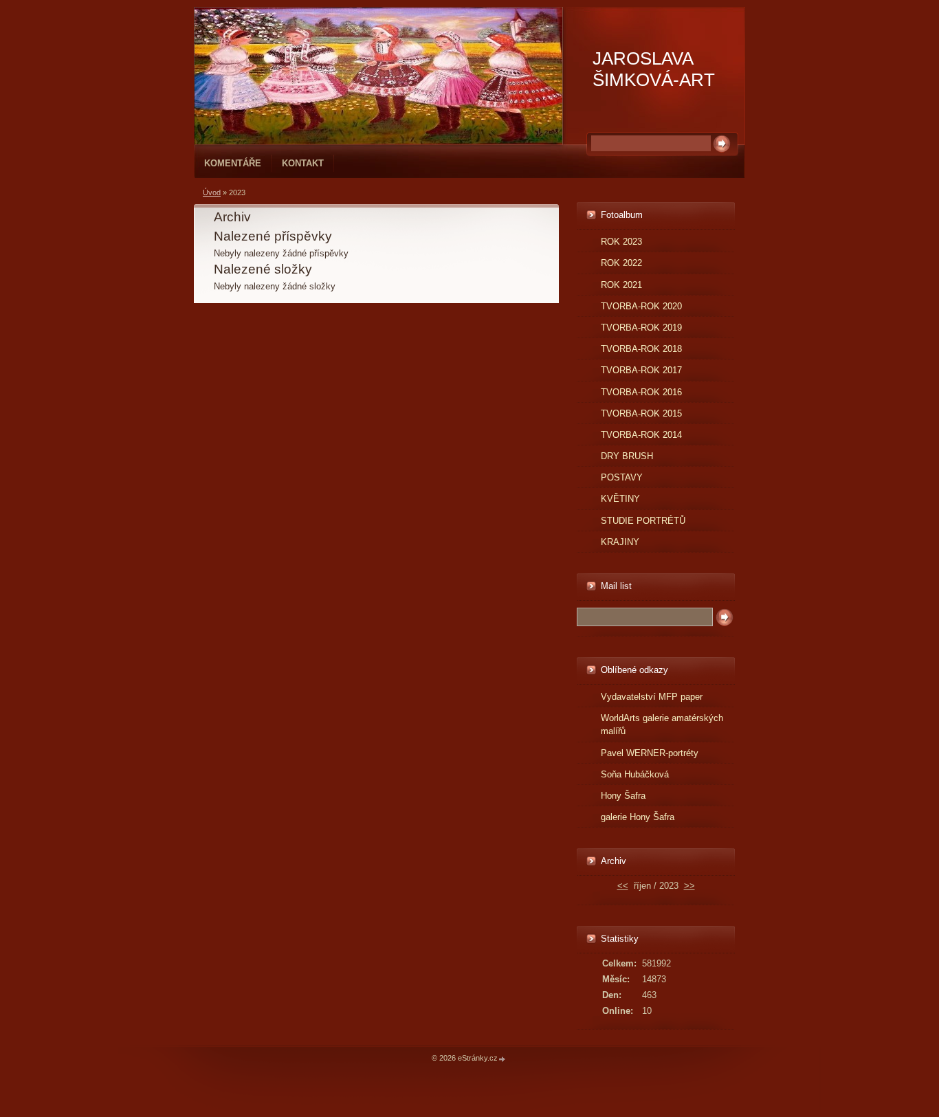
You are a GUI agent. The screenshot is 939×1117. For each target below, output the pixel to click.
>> (689, 886)
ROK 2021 (621, 285)
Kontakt (303, 163)
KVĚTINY (620, 499)
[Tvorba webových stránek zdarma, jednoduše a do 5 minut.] (502, 1059)
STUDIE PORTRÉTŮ (643, 521)
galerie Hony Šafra (637, 817)
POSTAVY (622, 477)
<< (622, 886)
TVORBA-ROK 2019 (641, 327)
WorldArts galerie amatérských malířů (662, 724)
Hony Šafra (623, 795)
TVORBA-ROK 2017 (641, 370)
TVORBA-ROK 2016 (641, 392)
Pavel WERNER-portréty (649, 753)
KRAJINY (620, 542)
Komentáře (232, 163)
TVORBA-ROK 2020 (641, 306)
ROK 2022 (621, 263)
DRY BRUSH (627, 456)
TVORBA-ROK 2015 (641, 413)
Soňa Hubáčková (635, 774)
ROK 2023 (621, 241)
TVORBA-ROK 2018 (641, 349)
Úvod (212, 192)
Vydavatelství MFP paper (652, 697)
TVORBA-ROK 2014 (641, 435)
